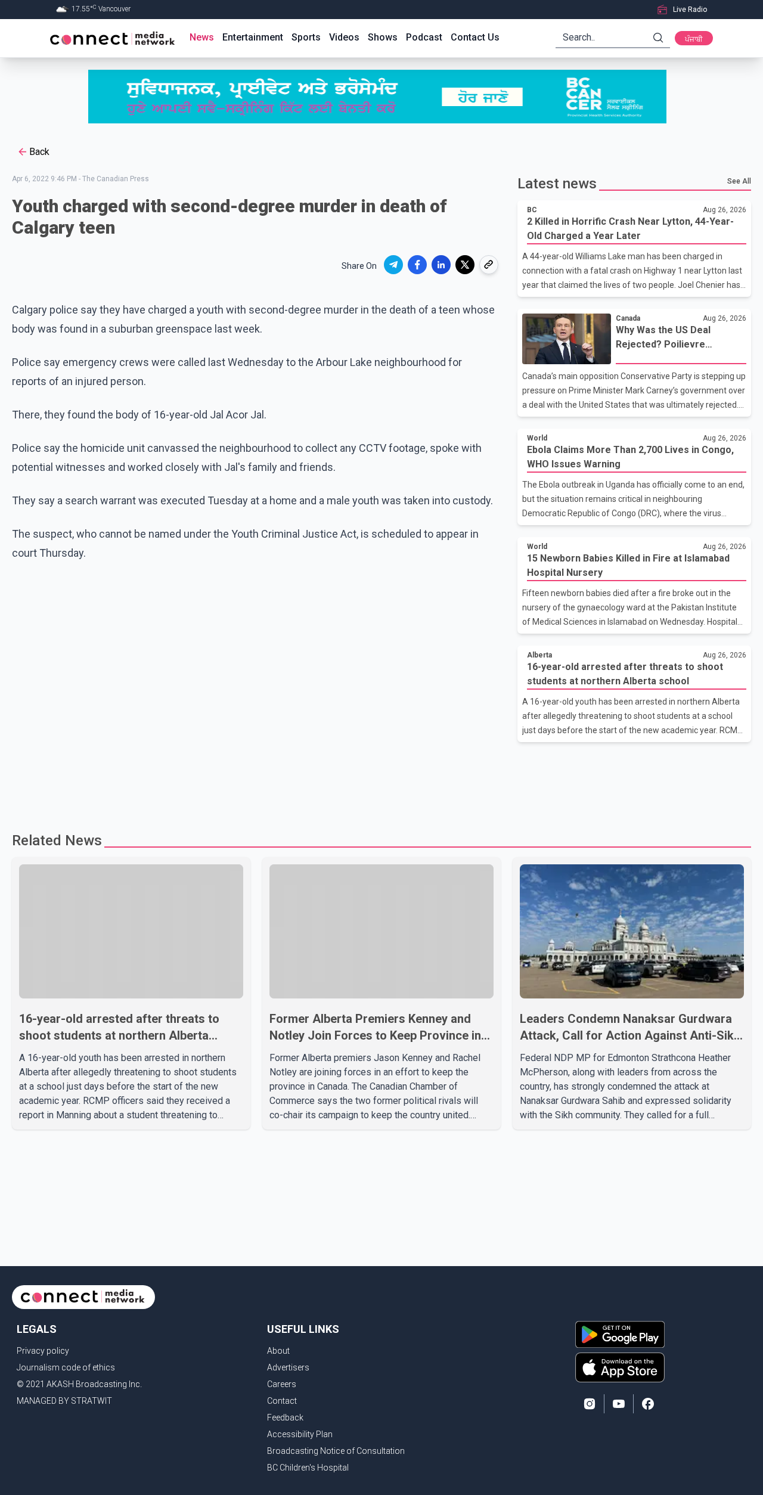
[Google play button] (620, 1334)
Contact (282, 1401)
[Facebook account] (647, 1403)
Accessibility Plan (300, 1434)
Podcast (424, 37)
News (202, 37)
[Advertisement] (377, 781)
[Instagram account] (589, 1403)
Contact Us (475, 37)
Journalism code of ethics (66, 1367)
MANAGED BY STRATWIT (64, 1401)
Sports (306, 37)
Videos (344, 37)
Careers (281, 1384)
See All (739, 181)
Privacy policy (43, 1351)
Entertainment (252, 37)
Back (39, 151)
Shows (383, 37)
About (278, 1351)
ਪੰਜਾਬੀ (694, 39)
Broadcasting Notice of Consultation (336, 1451)
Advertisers (288, 1367)
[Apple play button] (620, 1367)
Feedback (285, 1417)
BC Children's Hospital (308, 1467)
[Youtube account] (618, 1403)
